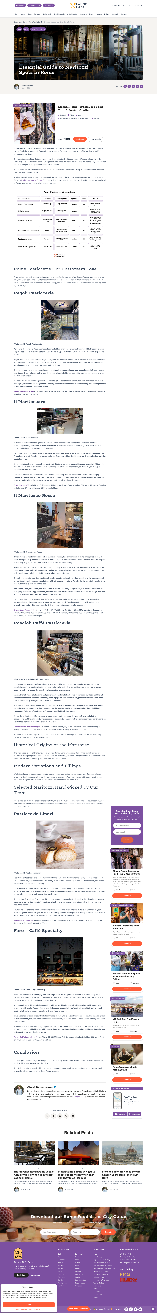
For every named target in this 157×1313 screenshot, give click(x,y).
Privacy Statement (34, 1309)
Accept (28, 1304)
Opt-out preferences (22, 1309)
